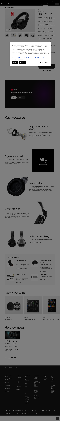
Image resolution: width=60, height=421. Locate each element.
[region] (30, 54)
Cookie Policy (38, 57)
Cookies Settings (44, 62)
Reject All (15, 62)
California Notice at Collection (24, 57)
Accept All (22, 62)
